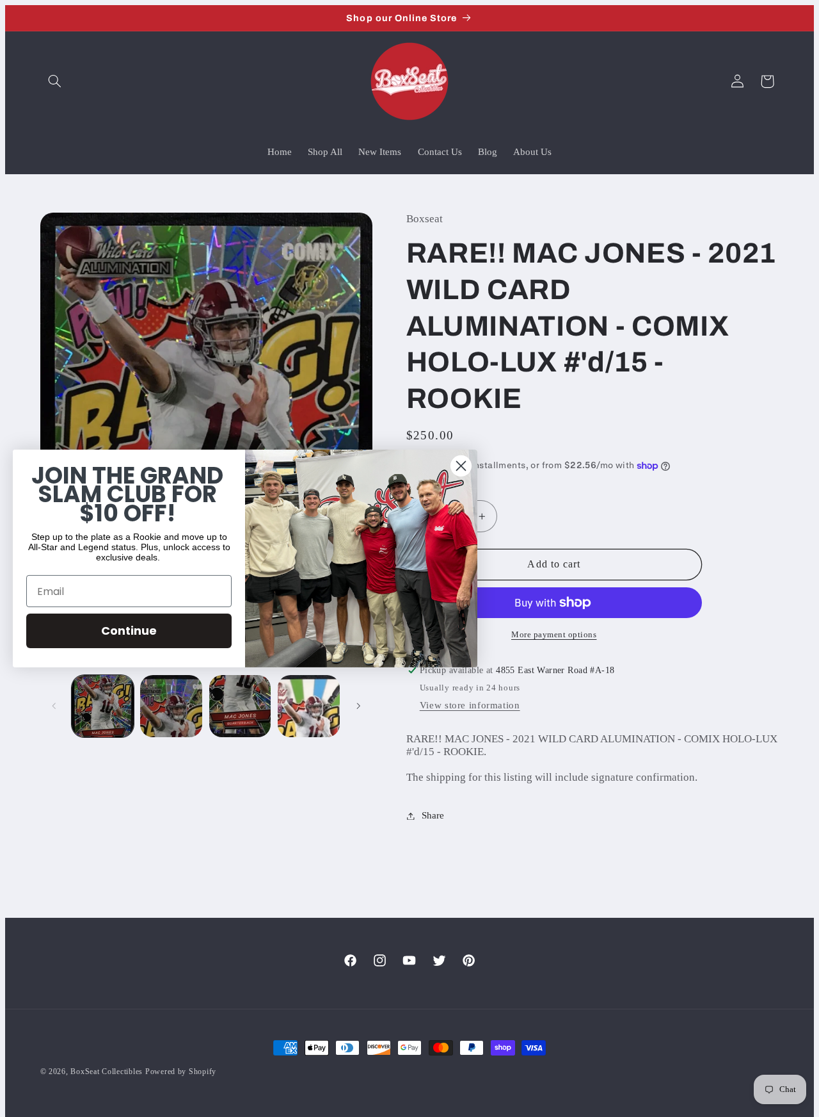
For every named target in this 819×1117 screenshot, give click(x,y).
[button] (55, 81)
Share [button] (433, 815)
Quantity (423, 489)
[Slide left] (54, 706)
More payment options (554, 634)
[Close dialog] (461, 466)
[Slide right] (358, 706)
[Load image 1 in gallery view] (103, 706)
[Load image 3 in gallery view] (240, 706)
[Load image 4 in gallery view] (309, 706)
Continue (129, 631)
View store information (470, 705)
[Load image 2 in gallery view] (171, 706)
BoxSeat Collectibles (106, 1071)
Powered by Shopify (180, 1071)
